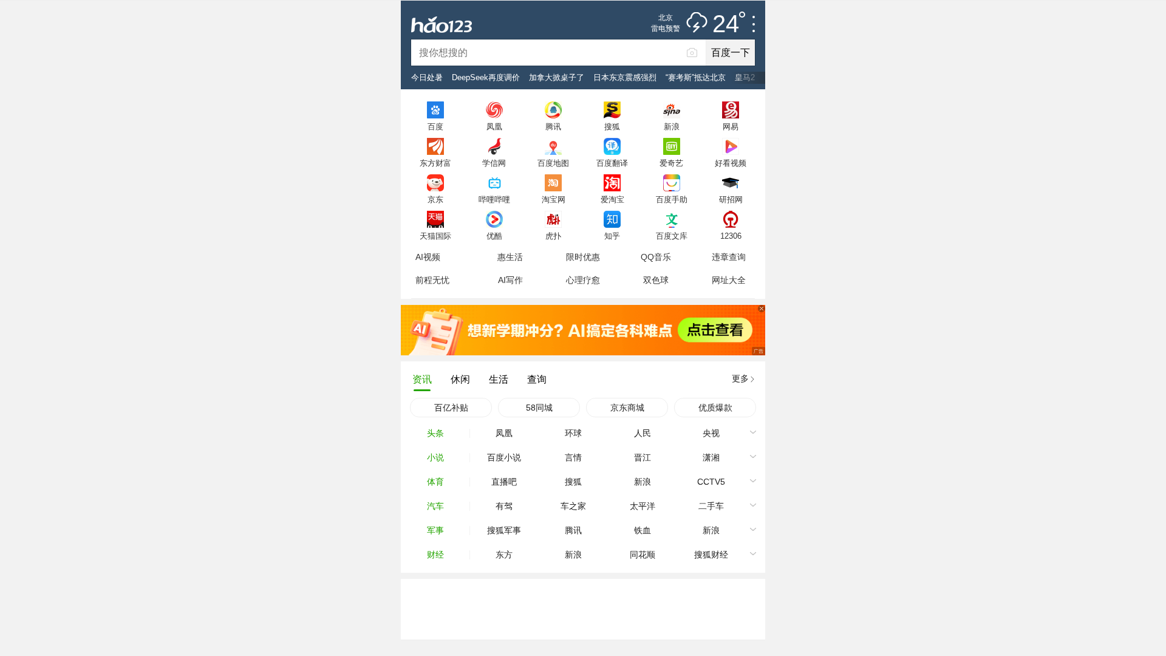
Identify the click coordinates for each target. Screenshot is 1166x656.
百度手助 (671, 199)
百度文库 (671, 235)
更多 (740, 378)
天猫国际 (435, 235)
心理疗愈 (583, 280)
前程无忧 (432, 280)
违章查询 (729, 257)
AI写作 (510, 280)
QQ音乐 (656, 257)
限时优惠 (583, 257)
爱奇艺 (671, 163)
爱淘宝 (612, 199)
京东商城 (627, 407)
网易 (730, 126)
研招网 (731, 199)
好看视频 (730, 163)
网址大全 (729, 280)
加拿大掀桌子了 (556, 77)
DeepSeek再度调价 (486, 77)
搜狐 (612, 126)
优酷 (494, 235)
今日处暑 (427, 77)
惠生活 (510, 257)
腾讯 (553, 126)
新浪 (672, 126)
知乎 (612, 235)
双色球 (656, 280)
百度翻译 (612, 163)
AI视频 (427, 257)
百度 (435, 126)
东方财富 (435, 163)
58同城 (539, 407)
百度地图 (553, 163)
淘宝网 (553, 199)
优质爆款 (715, 407)
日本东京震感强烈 (624, 77)
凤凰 (494, 126)
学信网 (494, 163)
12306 (731, 235)
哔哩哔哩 (494, 199)
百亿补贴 (451, 407)
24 (725, 24)
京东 (435, 199)
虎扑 (553, 235)
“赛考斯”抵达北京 (696, 77)
